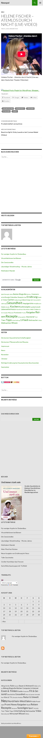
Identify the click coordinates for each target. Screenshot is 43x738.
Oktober (4, 359)
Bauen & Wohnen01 (26, 686)
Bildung (5, 688)
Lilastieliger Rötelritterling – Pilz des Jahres (16, 267)
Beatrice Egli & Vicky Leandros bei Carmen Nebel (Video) (19, 132)
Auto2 (17, 686)
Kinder (8, 307)
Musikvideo (20, 108)
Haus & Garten (30, 694)
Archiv (7, 686)
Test (36, 317)
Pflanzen (11, 313)
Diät (25, 297)
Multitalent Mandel (8, 271)
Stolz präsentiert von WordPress (11, 723)
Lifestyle (15, 697)
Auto (11, 294)
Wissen (14, 323)
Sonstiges (22, 707)
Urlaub (24, 319)
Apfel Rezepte (5, 294)
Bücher (29, 294)
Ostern (36, 309)
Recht (28, 705)
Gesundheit (14, 303)
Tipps (9, 320)
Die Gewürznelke (7, 262)
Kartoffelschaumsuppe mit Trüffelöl (14, 566)
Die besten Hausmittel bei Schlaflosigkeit (16, 338)
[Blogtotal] (15, 382)
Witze (27, 714)
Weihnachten (6, 323)
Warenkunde (5, 714)
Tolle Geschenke (7, 558)
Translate (15, 585)
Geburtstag (17, 300)
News (3, 350)
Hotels (3, 307)
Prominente (17, 313)
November (5, 355)
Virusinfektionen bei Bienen (11, 258)
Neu (2, 12)
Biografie (22, 294)
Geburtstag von (27, 300)
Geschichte (11, 694)
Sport (30, 708)
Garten (11, 299)
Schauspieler (22, 317)
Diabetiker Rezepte (16, 297)
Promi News (10, 704)
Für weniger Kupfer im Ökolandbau (13, 254)
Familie (20, 691)
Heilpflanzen (37, 303)
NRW (32, 309)
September (5, 367)
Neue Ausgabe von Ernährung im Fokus (15, 553)
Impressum (5, 346)
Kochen (14, 306)
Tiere (3, 320)
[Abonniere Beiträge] (2, 648)
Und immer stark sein (11, 482)
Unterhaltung (16, 320)
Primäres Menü (40, 3)
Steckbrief (30, 317)
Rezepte (12, 316)
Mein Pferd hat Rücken (9, 549)
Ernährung (32, 296)
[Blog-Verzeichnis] (5, 382)
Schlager (6, 111)
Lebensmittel (6, 309)
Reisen (34, 704)
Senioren (14, 708)
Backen (16, 294)
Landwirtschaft (35, 307)
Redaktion (14, 29)
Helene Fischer (8, 108)
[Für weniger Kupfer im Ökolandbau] (6, 234)
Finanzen (26, 691)
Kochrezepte (24, 307)
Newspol (5, 3)
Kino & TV (8, 697)
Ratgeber (30, 312)
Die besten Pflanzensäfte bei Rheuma (14, 342)
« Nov (4, 621)
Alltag (3, 686)
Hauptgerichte (28, 303)
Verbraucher (33, 320)
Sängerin (30, 108)
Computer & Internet (30, 688)
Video (15, 111)
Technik (36, 708)
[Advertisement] (21, 185)
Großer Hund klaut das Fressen (12, 562)
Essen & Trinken (9, 691)
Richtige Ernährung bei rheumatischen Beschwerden (20, 363)
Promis (24, 312)
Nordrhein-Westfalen (23, 309)
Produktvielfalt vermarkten (11, 122)
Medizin (13, 309)
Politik (33, 701)
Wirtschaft (14, 714)
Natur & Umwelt (31, 697)
